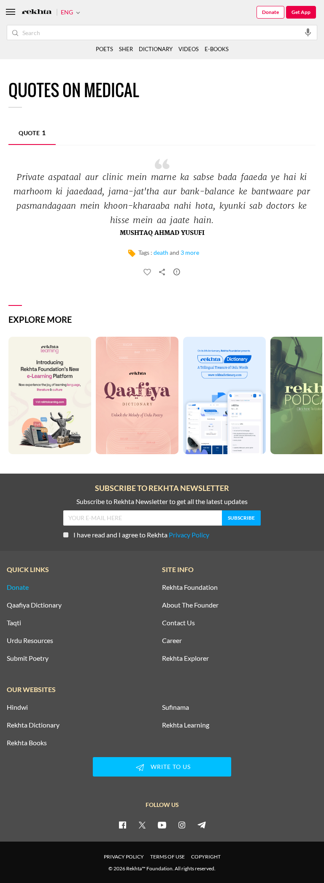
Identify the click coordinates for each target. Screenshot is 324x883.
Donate (270, 12)
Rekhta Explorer (185, 658)
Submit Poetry (28, 658)
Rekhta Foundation (190, 587)
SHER (126, 49)
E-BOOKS (217, 49)
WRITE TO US (171, 766)
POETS (104, 49)
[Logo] (36, 12)
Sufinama (175, 707)
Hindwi (17, 707)
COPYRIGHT (206, 856)
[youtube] (162, 824)
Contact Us (178, 622)
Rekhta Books (27, 742)
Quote (32, 132)
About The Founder (190, 605)
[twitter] (142, 824)
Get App (301, 12)
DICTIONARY (156, 49)
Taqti (14, 622)
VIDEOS (188, 49)
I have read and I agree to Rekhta (141, 535)
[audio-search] (308, 32)
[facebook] (122, 824)
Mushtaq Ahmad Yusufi (162, 233)
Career (172, 640)
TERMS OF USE (167, 856)
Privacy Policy (189, 535)
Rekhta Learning (185, 725)
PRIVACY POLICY (124, 856)
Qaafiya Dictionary (34, 605)
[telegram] (201, 824)
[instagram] (182, 824)
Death (161, 252)
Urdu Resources (30, 640)
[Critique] (177, 273)
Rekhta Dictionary (33, 725)
